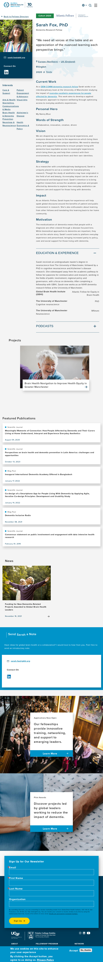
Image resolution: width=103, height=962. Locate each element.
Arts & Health (9, 99)
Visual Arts (22, 99)
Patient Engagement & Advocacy (23, 93)
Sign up (18, 920)
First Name (16, 878)
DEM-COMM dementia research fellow (59, 86)
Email (12, 867)
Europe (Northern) (48, 61)
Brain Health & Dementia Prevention (9, 115)
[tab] (67, 253)
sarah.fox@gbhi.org (16, 57)
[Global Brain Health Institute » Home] (18, 7)
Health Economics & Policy (23, 125)
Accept (73, 950)
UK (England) (68, 61)
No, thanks (86, 950)
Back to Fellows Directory (16, 16)
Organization (17, 899)
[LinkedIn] (6, 70)
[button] (91, 6)
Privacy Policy (45, 960)
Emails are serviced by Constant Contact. (63, 914)
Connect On (10, 66)
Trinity (49, 72)
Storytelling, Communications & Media (11, 106)
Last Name (16, 888)
